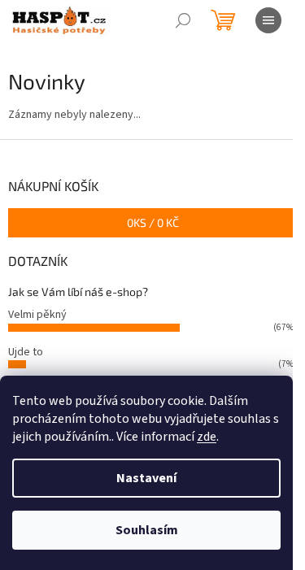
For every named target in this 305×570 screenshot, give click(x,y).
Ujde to (25, 352)
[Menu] (268, 20)
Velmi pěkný (37, 315)
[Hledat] (183, 20)
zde (206, 437)
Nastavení (146, 478)
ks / (153, 222)
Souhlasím (146, 530)
